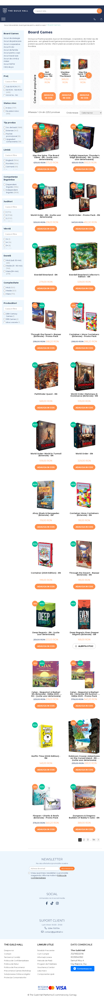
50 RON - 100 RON (14, 90)
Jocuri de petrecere (12, 41)
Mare (8, 294)
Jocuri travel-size (11, 56)
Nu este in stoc (12, 111)
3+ (7, 239)
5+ (7, 245)
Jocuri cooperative (12, 44)
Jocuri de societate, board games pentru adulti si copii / (25, 25)
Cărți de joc (9, 67)
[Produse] (3, 20)
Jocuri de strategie (12, 38)
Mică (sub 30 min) (13, 260)
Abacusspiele (12, 322)
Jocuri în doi (9, 47)
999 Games (11, 319)
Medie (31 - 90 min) (14, 266)
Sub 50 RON (11, 86)
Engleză (9, 160)
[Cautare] (99, 11)
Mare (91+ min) (12, 271)
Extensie (10, 130)
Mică (8, 287)
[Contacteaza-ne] (95, 19)
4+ (7, 242)
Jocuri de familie (11, 50)
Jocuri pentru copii (12, 53)
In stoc (9, 108)
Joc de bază (11, 127)
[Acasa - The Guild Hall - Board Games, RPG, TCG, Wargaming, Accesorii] (15, 10)
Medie (9, 290)
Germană (10, 166)
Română (10, 163)
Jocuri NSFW (9, 64)
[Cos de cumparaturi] (101, 19)
